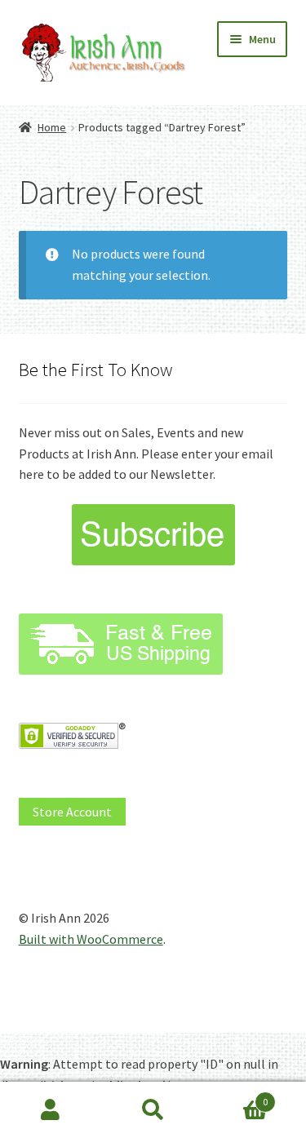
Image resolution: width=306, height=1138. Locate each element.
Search (153, 1110)
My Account (51, 1110)
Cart (236, 1096)
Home (52, 127)
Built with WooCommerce (91, 939)
